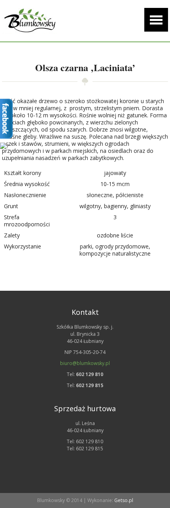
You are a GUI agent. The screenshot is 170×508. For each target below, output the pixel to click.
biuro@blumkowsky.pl (85, 363)
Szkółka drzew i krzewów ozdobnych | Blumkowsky (29, 21)
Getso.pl (123, 500)
